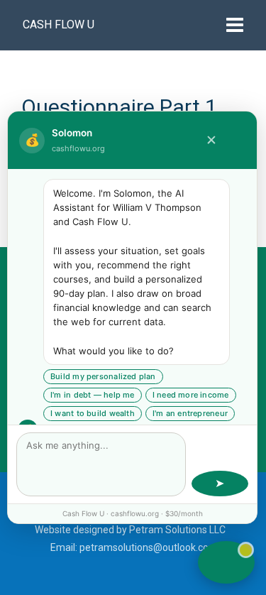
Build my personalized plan (103, 376)
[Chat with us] (226, 562)
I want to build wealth (92, 413)
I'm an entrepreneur (190, 413)
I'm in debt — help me (92, 395)
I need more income (191, 395)
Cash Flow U (58, 24)
